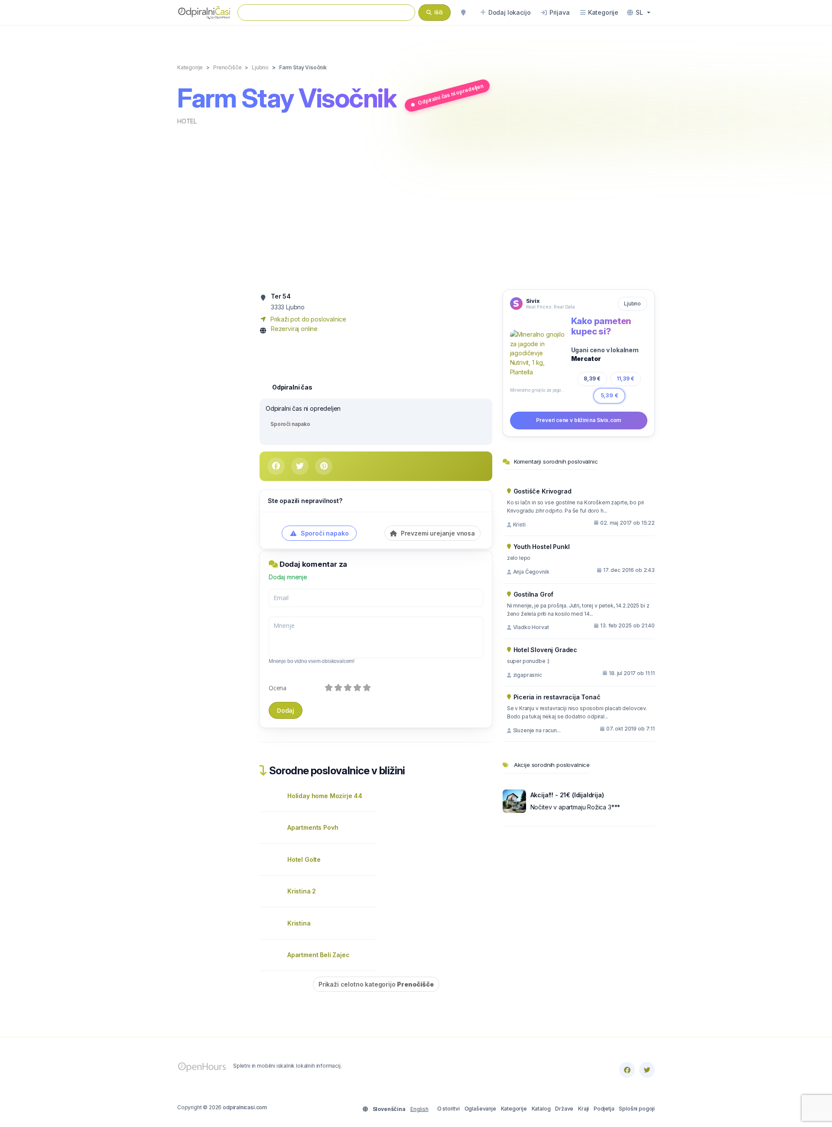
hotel (187, 121)
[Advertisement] (416, 206)
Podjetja (604, 1108)
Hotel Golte (304, 859)
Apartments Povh (312, 827)
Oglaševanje (480, 1108)
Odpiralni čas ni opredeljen (450, 94)
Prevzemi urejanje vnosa (437, 533)
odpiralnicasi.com (245, 1107)
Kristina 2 (301, 891)
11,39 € (625, 378)
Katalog (541, 1108)
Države (564, 1108)
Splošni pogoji (637, 1108)
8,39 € (592, 378)
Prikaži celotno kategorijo (376, 984)
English (419, 1109)
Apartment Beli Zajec (318, 954)
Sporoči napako (290, 424)
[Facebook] (627, 1070)
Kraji (583, 1108)
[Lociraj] (463, 12)
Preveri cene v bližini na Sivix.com (578, 420)
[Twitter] (647, 1070)
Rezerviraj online (294, 328)
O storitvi (448, 1108)
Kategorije (514, 1108)
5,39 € (609, 395)
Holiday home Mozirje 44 (324, 795)
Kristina (299, 923)
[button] (639, 12)
